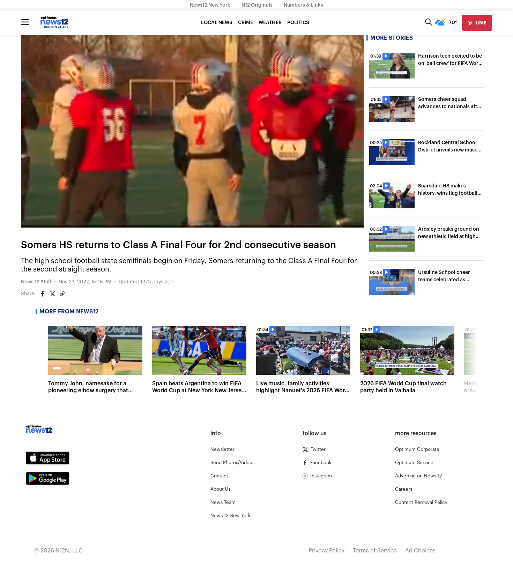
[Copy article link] (62, 294)
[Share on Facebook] (42, 294)
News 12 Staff (36, 282)
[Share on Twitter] (52, 294)
